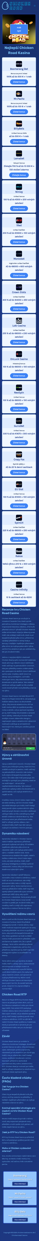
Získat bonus (19, 82)
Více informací (20, 1184)
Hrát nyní (19, 29)
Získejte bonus (19, 175)
